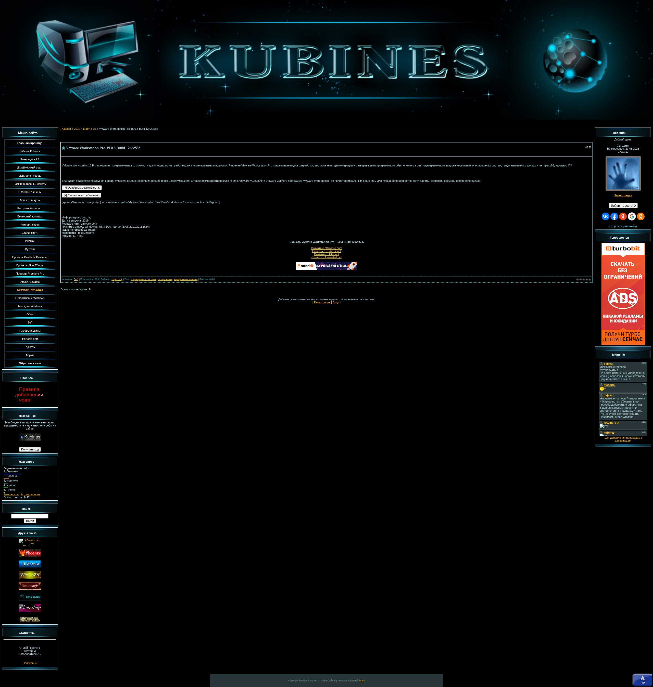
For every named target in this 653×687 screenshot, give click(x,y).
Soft (76, 279)
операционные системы (143, 279)
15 (94, 128)
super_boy (116, 279)
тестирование (165, 279)
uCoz (362, 680)
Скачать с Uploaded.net (326, 257)
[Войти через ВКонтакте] (605, 216)
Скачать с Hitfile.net (326, 254)
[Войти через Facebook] (614, 216)
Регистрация (322, 302)
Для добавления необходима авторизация (623, 439)
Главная (65, 128)
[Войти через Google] (632, 216)
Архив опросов (30, 494)
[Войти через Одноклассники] (641, 216)
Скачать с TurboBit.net (326, 251)
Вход (336, 302)
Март (86, 128)
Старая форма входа (623, 226)
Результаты (11, 494)
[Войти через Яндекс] (623, 216)
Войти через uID (623, 206)
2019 (77, 128)
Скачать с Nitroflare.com (326, 248)
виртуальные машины (185, 279)
